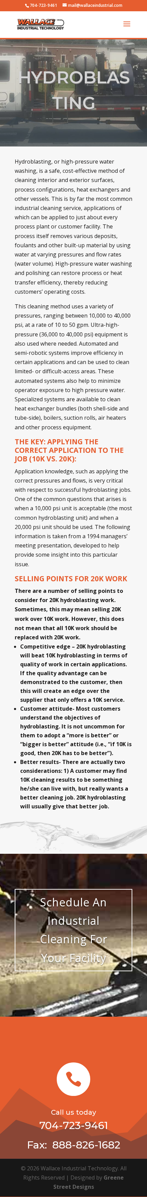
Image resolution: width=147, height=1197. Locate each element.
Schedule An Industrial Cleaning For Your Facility (73, 930)
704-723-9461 (43, 5)
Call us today (73, 1112)
